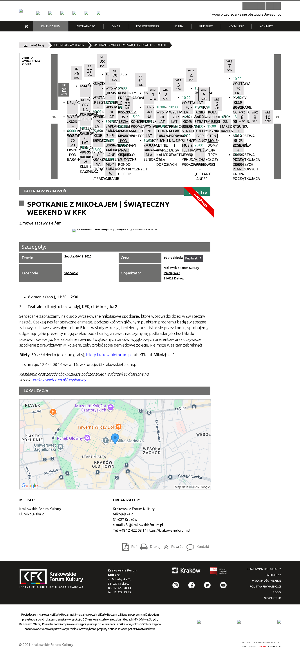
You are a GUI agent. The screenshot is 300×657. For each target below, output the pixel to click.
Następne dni (277, 117)
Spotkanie (71, 273)
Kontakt (196, 546)
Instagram (175, 585)
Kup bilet (191, 258)
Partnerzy (273, 574)
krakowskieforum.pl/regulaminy (59, 380)
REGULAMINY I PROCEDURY (264, 569)
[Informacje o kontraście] (277, 6)
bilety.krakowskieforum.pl (109, 354)
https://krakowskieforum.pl (168, 530)
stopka (52, 578)
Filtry (201, 192)
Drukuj (149, 546)
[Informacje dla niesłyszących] (269, 6)
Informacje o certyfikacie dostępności (153, 644)
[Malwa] (38, 13)
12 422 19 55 (122, 592)
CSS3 (208, 644)
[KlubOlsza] (50, 13)
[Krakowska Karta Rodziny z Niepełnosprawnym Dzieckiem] (239, 622)
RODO (277, 592)
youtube (223, 585)
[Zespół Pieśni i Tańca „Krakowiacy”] (98, 13)
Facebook (191, 585)
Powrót (172, 546)
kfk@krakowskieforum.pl (143, 525)
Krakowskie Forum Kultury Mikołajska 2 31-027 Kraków (181, 273)
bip (219, 572)
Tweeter (207, 585)
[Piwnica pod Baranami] (86, 13)
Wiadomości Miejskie (266, 580)
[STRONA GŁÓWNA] (26, 26)
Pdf (128, 546)
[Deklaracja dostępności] (261, 6)
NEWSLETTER (272, 598)
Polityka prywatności (265, 586)
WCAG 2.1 (222, 644)
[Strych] (74, 13)
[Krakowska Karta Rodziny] (199, 622)
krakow (186, 571)
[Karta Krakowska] (279, 622)
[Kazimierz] (62, 13)
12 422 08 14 (122, 587)
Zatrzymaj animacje (246, 6)
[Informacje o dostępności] (254, 6)
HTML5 (201, 644)
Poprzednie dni (54, 117)
